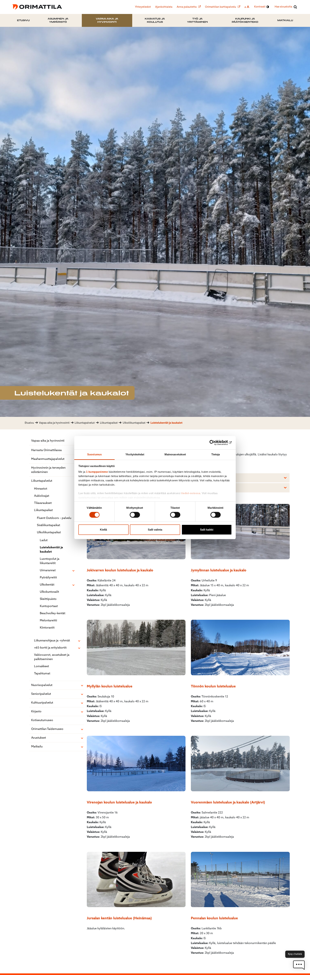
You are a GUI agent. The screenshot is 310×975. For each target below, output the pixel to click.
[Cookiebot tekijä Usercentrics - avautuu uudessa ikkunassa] (216, 442)
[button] (299, 965)
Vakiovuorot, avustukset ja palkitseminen (51, 657)
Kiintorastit (47, 627)
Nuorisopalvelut (41, 685)
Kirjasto (36, 711)
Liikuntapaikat (43, 510)
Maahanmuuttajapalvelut (47, 459)
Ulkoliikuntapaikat (49, 532)
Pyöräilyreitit (48, 577)
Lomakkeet (41, 666)
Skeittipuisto (48, 599)
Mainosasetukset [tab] (175, 454)
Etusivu (23, 20)
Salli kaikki (206, 529)
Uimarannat (48, 570)
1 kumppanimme (97, 471)
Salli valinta (155, 529)
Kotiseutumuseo (42, 720)
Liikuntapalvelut (41, 481)
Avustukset (38, 737)
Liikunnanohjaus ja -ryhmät (52, 640)
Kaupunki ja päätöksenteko (245, 20)
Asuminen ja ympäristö (58, 20)
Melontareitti (48, 620)
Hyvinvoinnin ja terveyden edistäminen (48, 470)
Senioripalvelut (41, 694)
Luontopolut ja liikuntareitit (49, 561)
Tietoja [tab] (215, 454)
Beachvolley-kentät (52, 613)
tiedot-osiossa (190, 493)
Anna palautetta (187, 7)
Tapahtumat (42, 673)
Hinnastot (40, 488)
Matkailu (285, 20)
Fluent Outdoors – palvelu (54, 518)
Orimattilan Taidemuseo (47, 729)
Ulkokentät (47, 584)
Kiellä (103, 529)
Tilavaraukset (43, 503)
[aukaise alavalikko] (73, 570)
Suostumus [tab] (94, 454)
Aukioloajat (41, 496)
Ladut (44, 540)
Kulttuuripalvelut (42, 702)
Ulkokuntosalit (49, 592)
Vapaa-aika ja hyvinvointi (107, 20)
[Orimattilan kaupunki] (37, 7)
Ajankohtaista (163, 7)
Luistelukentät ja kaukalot (51, 549)
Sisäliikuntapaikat (48, 525)
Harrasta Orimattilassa (46, 450)
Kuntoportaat (49, 606)
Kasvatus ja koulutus (155, 20)
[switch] (135, 515)
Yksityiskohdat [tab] (134, 454)
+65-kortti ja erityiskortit (50, 647)
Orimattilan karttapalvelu (221, 7)
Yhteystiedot (143, 7)
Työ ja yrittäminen (197, 20)
